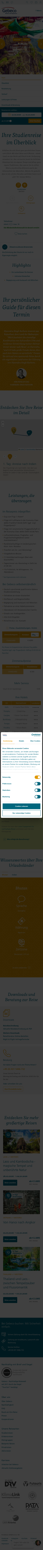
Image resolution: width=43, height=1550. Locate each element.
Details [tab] (21, 741)
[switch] (38, 783)
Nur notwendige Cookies (22, 813)
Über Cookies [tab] (35, 741)
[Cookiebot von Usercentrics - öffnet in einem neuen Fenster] (31, 735)
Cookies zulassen (21, 806)
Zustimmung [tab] (7, 741)
